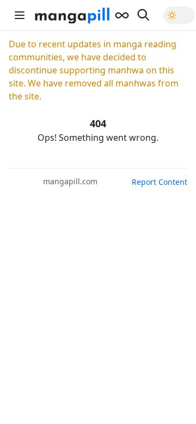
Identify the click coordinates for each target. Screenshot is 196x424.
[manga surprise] (122, 15)
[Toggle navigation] (19, 15)
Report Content (159, 182)
